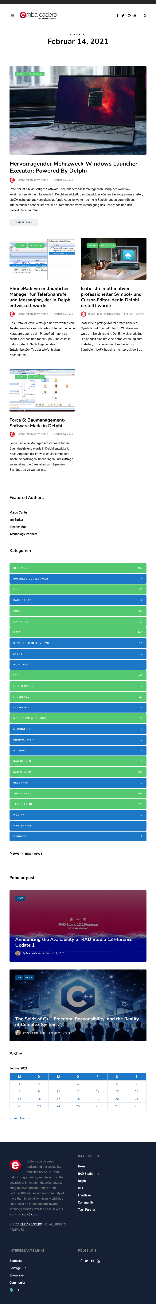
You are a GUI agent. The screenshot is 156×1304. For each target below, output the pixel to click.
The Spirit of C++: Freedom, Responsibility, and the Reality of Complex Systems (77, 1022)
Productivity (78, 739)
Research (78, 782)
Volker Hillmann (35, 1032)
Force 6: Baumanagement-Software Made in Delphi (37, 423)
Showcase (36, 74)
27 (117, 1106)
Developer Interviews (78, 643)
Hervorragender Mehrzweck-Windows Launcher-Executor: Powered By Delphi (75, 167)
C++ (78, 589)
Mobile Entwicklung (78, 718)
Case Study (78, 600)
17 (58, 1099)
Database (78, 621)
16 (39, 1099)
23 (39, 1106)
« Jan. (14, 1118)
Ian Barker (16, 519)
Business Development (78, 578)
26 (97, 1106)
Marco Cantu (18, 512)
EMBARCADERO (31, 1224)
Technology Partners (23, 534)
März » (24, 1118)
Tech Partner (78, 804)
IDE (78, 675)
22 (19, 1106)
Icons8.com (29, 1214)
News (20, 898)
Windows (78, 836)
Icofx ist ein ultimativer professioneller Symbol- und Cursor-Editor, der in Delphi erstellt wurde (111, 297)
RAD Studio (78, 771)
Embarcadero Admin (36, 179)
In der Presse (78, 686)
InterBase (78, 696)
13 (117, 1091)
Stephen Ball (18, 527)
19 (97, 1099)
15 (19, 1099)
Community (86, 1202)
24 (58, 1106)
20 (117, 1099)
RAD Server (78, 761)
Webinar (78, 814)
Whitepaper (78, 825)
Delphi (21, 74)
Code (78, 610)
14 (136, 1091)
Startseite (16, 1261)
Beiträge (78, 567)
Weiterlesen (23, 222)
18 (78, 1099)
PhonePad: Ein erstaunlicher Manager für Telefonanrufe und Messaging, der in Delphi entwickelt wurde (41, 297)
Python (78, 750)
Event (78, 653)
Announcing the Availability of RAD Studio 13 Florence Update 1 (73, 942)
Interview (78, 707)
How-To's (78, 664)
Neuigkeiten (78, 728)
